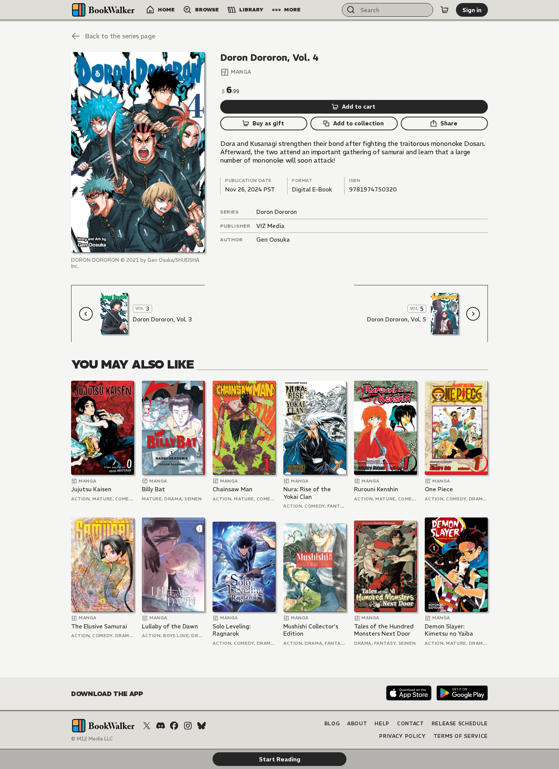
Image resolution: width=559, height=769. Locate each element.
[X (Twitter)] (146, 725)
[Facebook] (174, 725)
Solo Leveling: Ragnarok (232, 630)
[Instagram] (187, 725)
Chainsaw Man (233, 489)
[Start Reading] (138, 152)
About (357, 723)
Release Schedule (460, 723)
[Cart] (444, 10)
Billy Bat (153, 489)
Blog (332, 723)
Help (382, 723)
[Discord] (160, 725)
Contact (410, 723)
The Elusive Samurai (99, 626)
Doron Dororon (276, 211)
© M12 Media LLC (92, 738)
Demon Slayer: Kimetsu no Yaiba (449, 630)
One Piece (439, 489)
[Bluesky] (201, 725)
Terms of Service (461, 736)
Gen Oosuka (273, 239)
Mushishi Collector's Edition (310, 630)
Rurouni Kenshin (376, 489)
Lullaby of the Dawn (170, 626)
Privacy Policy (402, 736)
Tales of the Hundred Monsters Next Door (384, 630)
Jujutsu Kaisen (91, 489)
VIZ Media (270, 225)
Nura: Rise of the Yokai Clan (307, 493)
